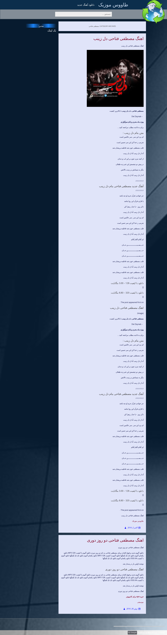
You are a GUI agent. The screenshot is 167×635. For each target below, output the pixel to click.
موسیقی (140, 602)
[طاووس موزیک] (153, 12)
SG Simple (132, 632)
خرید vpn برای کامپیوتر (135, 596)
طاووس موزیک (113, 4)
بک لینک (51, 30)
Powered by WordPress (147, 632)
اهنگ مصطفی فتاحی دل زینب (118, 38)
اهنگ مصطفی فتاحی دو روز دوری (115, 540)
